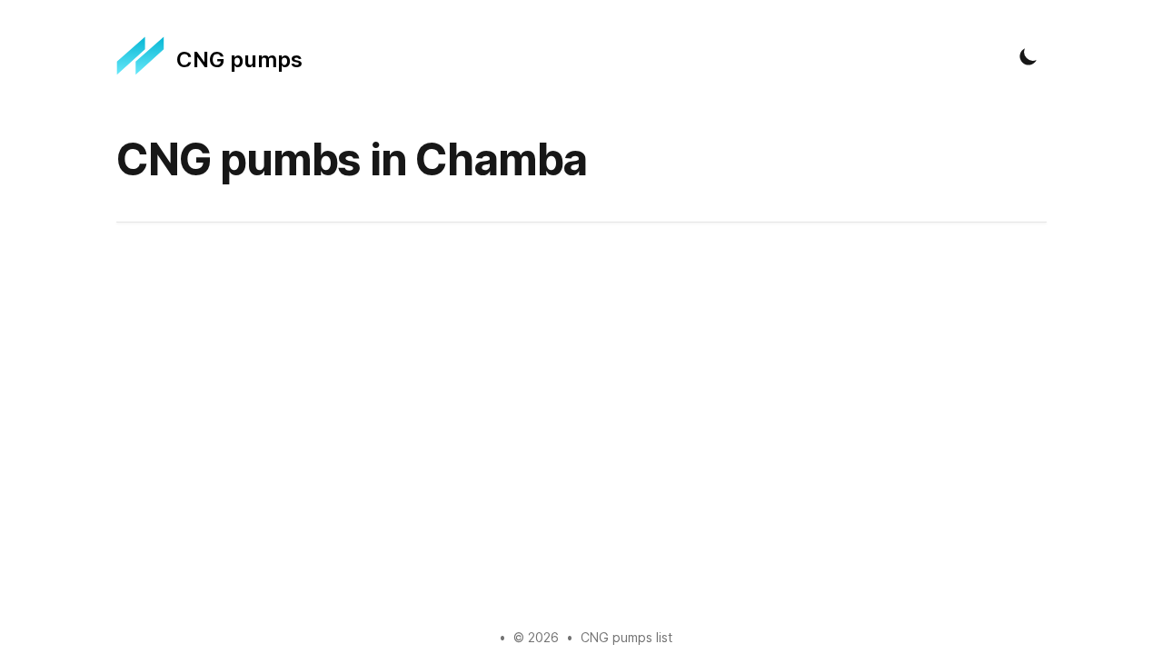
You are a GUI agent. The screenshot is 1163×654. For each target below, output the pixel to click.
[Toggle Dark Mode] (1028, 56)
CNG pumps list (626, 637)
